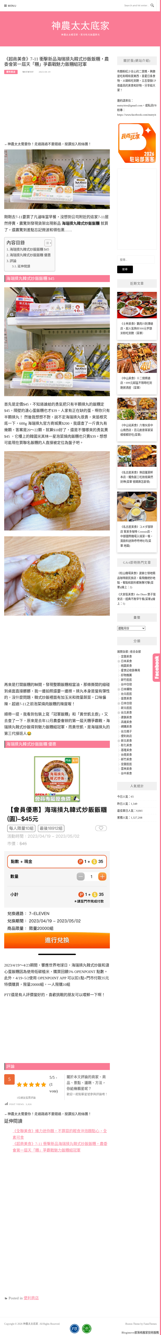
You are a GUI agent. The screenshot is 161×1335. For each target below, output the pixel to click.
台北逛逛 (126, 693)
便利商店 (11, 72)
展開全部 (122, 651)
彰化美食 (126, 745)
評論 (13, 261)
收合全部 (135, 651)
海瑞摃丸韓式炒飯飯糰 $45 (29, 249)
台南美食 (126, 754)
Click (157, 667)
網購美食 (126, 726)
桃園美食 (126, 665)
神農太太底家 (80, 26)
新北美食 (126, 740)
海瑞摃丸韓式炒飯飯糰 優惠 (30, 255)
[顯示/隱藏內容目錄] (46, 243)
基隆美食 (126, 750)
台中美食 (126, 773)
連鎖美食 (126, 717)
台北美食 (126, 712)
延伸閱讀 (24, 266)
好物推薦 (126, 675)
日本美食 (126, 661)
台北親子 (126, 731)
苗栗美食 (126, 698)
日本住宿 (126, 703)
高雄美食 (126, 722)
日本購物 (126, 689)
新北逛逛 (126, 707)
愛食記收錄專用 (130, 670)
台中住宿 (126, 684)
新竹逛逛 (126, 679)
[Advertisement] (57, 110)
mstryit (28, 72)
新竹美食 (126, 759)
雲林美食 (126, 768)
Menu (12, 6)
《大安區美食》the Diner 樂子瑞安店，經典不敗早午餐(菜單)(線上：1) (136, 599)
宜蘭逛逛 (126, 764)
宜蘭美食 (126, 656)
